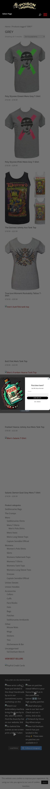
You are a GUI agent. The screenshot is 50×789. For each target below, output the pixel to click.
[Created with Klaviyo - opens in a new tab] (25, 411)
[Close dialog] (48, 379)
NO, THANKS (37, 401)
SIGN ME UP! (37, 397)
